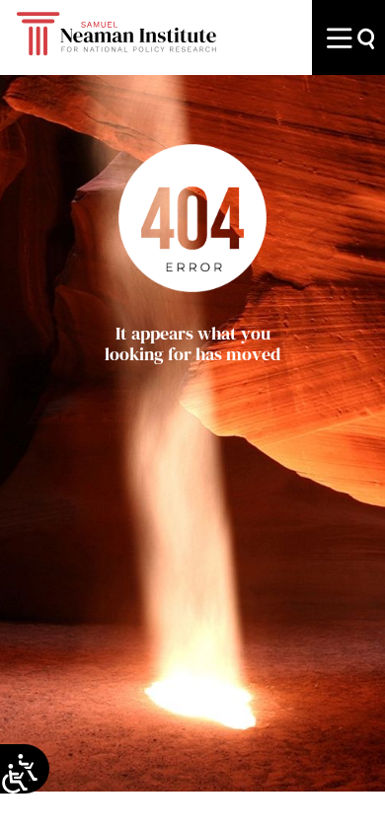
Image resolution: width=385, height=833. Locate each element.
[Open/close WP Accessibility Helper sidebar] (15, 779)
